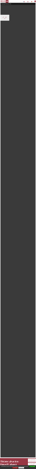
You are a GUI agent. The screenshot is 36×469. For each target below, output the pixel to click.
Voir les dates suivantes (32, 464)
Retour (10, 3)
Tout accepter (32, 466)
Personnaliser (21, 467)
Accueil (8, 3)
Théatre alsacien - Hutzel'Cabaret (18, 3)
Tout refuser (15, 467)
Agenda (12, 3)
